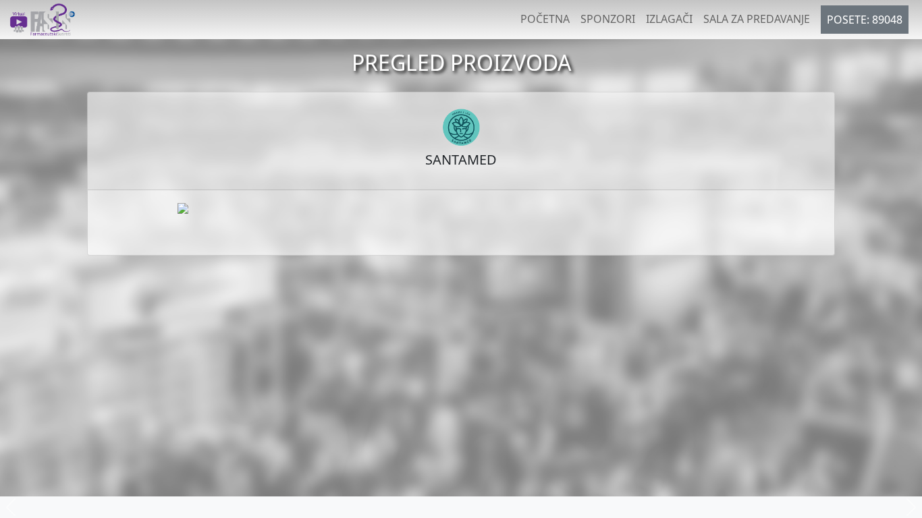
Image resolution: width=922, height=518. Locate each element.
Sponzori (607, 18)
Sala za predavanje (756, 18)
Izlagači (669, 18)
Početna (545, 18)
